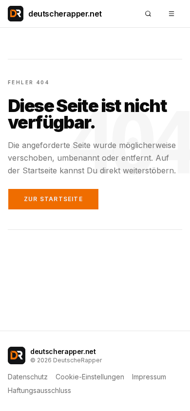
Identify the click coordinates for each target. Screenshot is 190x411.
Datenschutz (28, 377)
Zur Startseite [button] (53, 199)
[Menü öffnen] (171, 13)
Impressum (149, 377)
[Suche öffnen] (148, 13)
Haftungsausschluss (39, 390)
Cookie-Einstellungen (90, 377)
